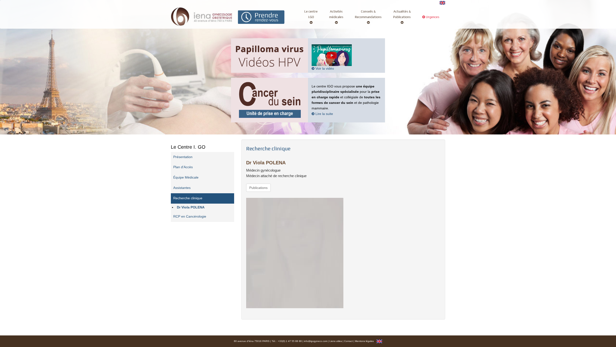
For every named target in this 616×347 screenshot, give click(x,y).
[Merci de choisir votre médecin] (261, 17)
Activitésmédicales (336, 14)
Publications (258, 188)
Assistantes (182, 188)
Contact (348, 341)
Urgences (432, 17)
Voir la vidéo (324, 68)
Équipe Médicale (186, 177)
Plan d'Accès (183, 167)
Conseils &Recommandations (368, 14)
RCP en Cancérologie (189, 216)
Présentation (182, 157)
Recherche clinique (187, 198)
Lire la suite (323, 114)
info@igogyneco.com (315, 341)
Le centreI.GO (311, 14)
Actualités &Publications (402, 14)
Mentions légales (364, 341)
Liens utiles (335, 341)
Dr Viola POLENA (191, 207)
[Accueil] (202, 16)
